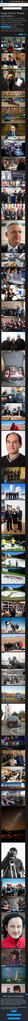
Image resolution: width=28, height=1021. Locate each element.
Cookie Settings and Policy (14, 1018)
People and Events (5, 26)
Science (13, 1)
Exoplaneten (23, 20)
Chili (23, 18)
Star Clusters (4, 30)
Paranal (22, 24)
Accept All (14, 1011)
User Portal (17, 1)
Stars (11, 30)
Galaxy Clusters (17, 22)
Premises (14, 26)
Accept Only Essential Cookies (14, 1014)
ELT (9, 20)
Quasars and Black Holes (7, 28)
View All (3, 18)
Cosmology (4, 20)
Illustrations (4, 24)
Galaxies (9, 22)
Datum (25, 34)
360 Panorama (9, 18)
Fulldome (3, 22)
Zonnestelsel (18, 28)
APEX (19, 18)
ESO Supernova (14, 20)
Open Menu (5, 4)
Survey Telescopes (18, 30)
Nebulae (16, 24)
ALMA (16, 18)
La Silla (11, 24)
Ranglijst (21, 34)
